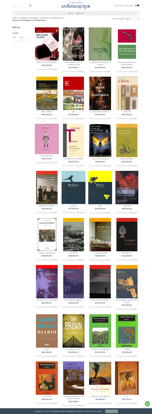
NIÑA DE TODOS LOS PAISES (47, 62)
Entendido (111, 411)
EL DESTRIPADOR (47, 156)
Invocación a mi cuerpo (100, 300)
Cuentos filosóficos (47, 253)
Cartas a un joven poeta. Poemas (100, 63)
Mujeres (127, 349)
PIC (127, 396)
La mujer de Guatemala (100, 112)
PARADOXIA (127, 206)
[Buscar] (30, 6)
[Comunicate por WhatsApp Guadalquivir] (147, 403)
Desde (14, 37)
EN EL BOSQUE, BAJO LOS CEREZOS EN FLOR (73, 63)
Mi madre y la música (47, 206)
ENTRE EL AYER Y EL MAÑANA (46, 300)
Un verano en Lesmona (73, 300)
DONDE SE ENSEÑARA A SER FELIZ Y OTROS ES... (73, 397)
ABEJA (100, 206)
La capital (74, 253)
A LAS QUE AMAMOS (100, 253)
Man (73, 112)
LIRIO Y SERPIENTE (127, 159)
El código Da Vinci (73, 349)
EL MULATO (127, 112)
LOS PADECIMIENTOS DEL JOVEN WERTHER (127, 63)
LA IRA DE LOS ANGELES (100, 159)
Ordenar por (115, 18)
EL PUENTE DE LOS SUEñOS (73, 159)
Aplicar (29, 40)
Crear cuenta (119, 5)
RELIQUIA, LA (126, 253)
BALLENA (73, 205)
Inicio (70, 13)
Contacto (79, 13)
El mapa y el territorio (100, 349)
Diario (46, 349)
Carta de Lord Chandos (100, 396)
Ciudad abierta (47, 112)
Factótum (47, 396)
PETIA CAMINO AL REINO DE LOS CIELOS (127, 301)
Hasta (22, 37)
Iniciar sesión (129, 5)
